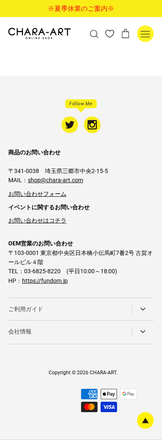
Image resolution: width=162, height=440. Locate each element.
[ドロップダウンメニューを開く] (143, 309)
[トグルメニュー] (145, 33)
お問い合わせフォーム (37, 193)
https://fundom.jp (45, 280)
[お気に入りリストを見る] (110, 33)
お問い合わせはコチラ (37, 220)
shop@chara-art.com (55, 180)
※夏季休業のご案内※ (81, 8)
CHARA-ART (103, 373)
